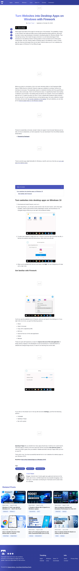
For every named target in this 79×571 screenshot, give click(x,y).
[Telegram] (11, 38)
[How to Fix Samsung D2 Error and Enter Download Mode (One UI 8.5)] (39, 521)
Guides (57, 535)
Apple (11, 2)
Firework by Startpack (23, 136)
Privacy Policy (74, 558)
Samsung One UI (38, 535)
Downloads (51, 2)
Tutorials (44, 2)
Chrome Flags (5, 535)
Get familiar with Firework (25, 193)
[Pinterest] (10, 553)
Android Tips (58, 511)
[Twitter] (12, 553)
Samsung (64, 511)
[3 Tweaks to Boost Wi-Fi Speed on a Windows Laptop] (39, 497)
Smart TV (37, 2)
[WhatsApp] (11, 35)
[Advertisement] (39, 54)
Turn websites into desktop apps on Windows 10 (30, 191)
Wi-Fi (38, 511)
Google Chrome (13, 535)
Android (17, 2)
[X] (11, 32)
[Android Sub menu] (19, 2)
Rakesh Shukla (5, 505)
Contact (66, 560)
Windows (24, 2)
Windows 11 (12, 511)
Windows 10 (30, 468)
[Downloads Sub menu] (54, 2)
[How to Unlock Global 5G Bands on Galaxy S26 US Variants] (65, 521)
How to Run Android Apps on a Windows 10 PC (33, 459)
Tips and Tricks (20, 468)
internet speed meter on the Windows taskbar (31, 100)
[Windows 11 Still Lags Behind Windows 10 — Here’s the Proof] (13, 497)
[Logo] (2, 2)
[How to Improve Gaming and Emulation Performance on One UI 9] (65, 497)
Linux (31, 2)
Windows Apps (40, 468)
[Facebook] (11, 29)
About (65, 558)
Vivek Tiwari (31, 23)
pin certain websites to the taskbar (37, 99)
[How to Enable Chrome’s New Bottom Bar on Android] (13, 521)
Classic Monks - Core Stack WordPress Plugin (19, 567)
